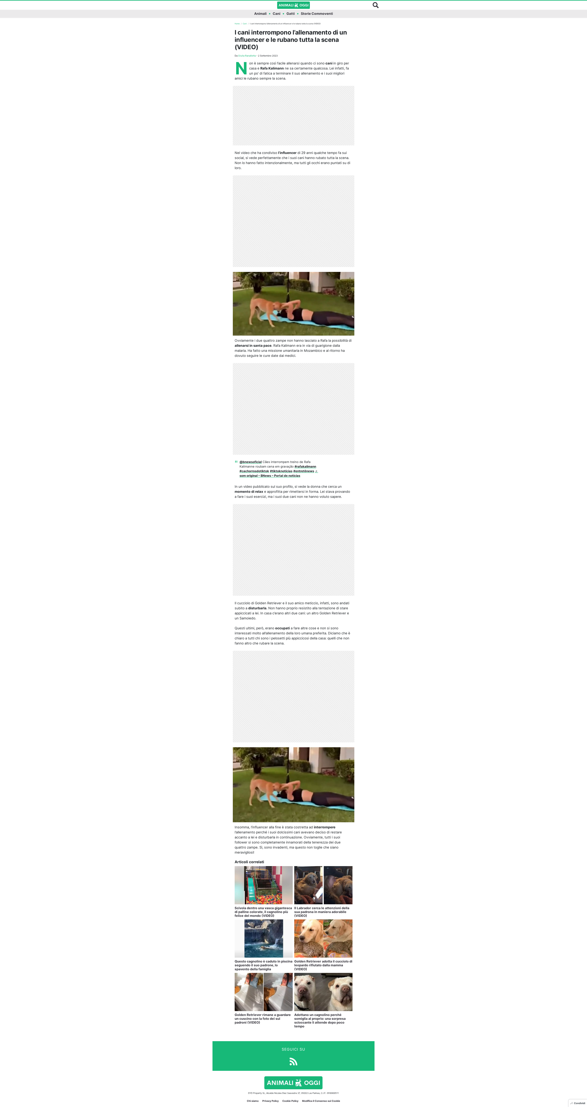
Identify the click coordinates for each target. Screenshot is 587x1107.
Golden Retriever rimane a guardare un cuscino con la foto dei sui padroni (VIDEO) (263, 1018)
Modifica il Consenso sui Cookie (321, 1100)
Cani (276, 14)
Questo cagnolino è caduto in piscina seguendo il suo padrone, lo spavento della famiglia (263, 965)
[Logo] (293, 5)
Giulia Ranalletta (247, 55)
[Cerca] (376, 5)
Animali (260, 14)
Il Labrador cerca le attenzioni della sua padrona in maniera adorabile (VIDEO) (321, 912)
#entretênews (303, 471)
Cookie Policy (290, 1100)
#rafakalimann (305, 466)
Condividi (579, 1103)
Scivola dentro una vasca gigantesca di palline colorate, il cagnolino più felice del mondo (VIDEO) (263, 912)
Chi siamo (253, 1100)
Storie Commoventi (317, 14)
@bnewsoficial (251, 462)
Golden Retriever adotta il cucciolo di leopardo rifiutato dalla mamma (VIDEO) (323, 965)
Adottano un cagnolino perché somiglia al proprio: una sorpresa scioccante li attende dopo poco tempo (320, 1020)
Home (237, 23)
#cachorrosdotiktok (254, 471)
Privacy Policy (270, 1100)
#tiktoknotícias (281, 471)
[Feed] (293, 1061)
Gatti (290, 14)
